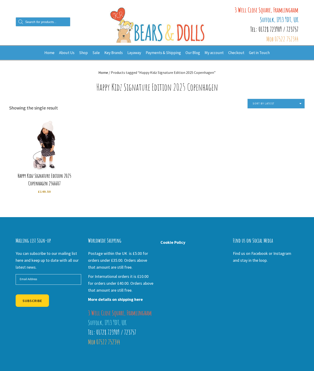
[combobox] (276, 104)
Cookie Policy (172, 242)
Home (103, 72)
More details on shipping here (115, 299)
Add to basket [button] (46, 160)
